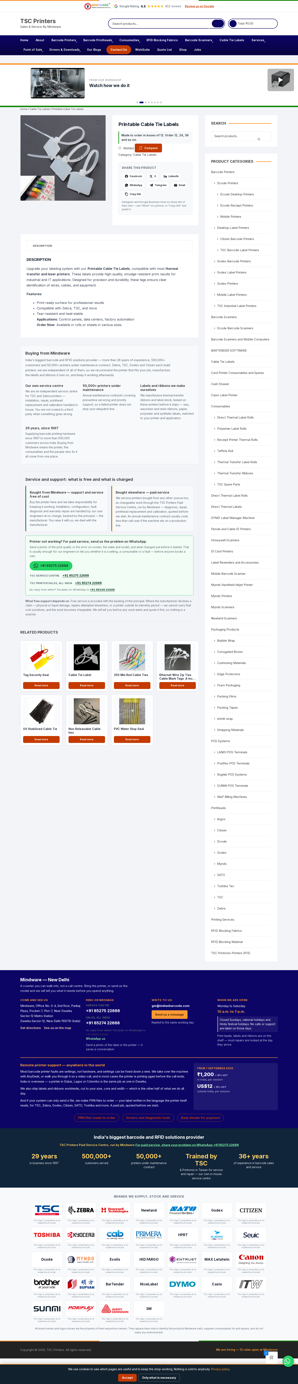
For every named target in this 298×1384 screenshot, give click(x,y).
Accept (127, 1377)
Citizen (222, 830)
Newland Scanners (224, 618)
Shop (183, 49)
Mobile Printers (230, 216)
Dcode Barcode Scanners (235, 328)
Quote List (164, 49)
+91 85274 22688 (88, 583)
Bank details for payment (200, 1118)
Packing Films (226, 696)
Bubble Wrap (226, 640)
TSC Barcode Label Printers (239, 250)
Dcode (222, 841)
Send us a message (169, 1014)
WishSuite (142, 49)
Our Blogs (94, 49)
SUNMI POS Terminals (232, 786)
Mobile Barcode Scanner (228, 574)
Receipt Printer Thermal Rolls (237, 440)
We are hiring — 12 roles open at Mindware (247, 1349)
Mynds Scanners (222, 607)
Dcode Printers (227, 183)
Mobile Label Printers (232, 295)
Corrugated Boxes (230, 652)
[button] (98, 122)
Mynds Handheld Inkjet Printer (232, 585)
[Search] (218, 23)
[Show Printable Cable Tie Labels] (137, 102)
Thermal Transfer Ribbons (235, 473)
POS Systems (220, 741)
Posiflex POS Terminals (233, 763)
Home (24, 40)
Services (258, 40)
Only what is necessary (159, 1377)
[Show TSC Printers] (146, 102)
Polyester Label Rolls (232, 428)
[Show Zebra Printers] (149, 102)
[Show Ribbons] (158, 102)
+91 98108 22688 (102, 589)
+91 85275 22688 (75, 575)
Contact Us (118, 49)
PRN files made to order (96, 1118)
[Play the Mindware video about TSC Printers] (280, 80)
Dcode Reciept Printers (236, 205)
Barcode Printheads (97, 40)
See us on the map (57, 1028)
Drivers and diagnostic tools (148, 1118)
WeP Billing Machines (232, 797)
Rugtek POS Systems (232, 774)
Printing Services (222, 919)
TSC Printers (38, 21)
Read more (41, 685)
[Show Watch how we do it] (141, 102)
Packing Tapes (227, 707)
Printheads (218, 808)
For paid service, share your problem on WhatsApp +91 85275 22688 (187, 1145)
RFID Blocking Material (227, 942)
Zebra (221, 908)
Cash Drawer (220, 384)
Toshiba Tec (225, 886)
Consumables (129, 40)
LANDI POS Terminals (232, 752)
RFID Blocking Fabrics (162, 40)
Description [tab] (42, 245)
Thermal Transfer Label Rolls (237, 462)
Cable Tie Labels (232, 40)
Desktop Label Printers (233, 228)
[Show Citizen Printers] (152, 102)
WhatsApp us (95, 1038)
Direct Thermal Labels (226, 507)
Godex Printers (227, 283)
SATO (221, 875)
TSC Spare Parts (228, 484)
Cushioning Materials (231, 663)
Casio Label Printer (224, 395)
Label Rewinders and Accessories (235, 562)
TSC (220, 897)
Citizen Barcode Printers (237, 239)
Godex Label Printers (232, 272)
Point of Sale (33, 49)
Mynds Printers (221, 596)
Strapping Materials (230, 730)
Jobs (197, 49)
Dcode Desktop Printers (237, 194)
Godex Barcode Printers (234, 261)
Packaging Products (225, 629)
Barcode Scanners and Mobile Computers (240, 339)
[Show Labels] (155, 102)
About (40, 40)
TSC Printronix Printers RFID (230, 953)
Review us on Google (199, 6)
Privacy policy (220, 1369)
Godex (221, 853)
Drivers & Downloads (64, 49)
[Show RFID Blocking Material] (161, 102)
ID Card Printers (222, 551)
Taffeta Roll (225, 451)
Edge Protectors (228, 674)
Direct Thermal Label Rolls (235, 417)
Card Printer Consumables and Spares (237, 373)
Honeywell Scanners (225, 540)
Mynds (222, 864)
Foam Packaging (228, 685)
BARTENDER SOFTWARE (229, 350)
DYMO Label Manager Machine (233, 518)
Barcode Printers (63, 40)
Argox (221, 819)
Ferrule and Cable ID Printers (231, 529)
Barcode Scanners (198, 40)
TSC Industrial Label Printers (236, 306)
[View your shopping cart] (233, 23)
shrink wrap (225, 719)
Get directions (30, 1028)
